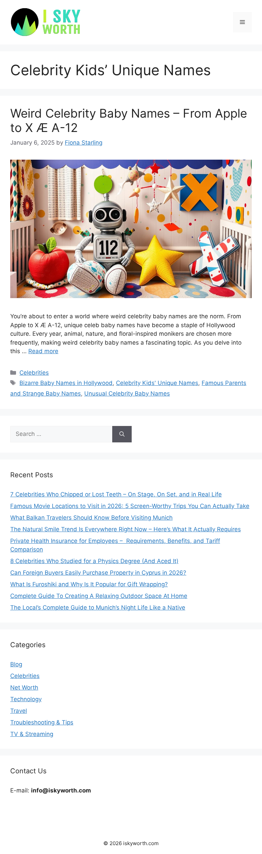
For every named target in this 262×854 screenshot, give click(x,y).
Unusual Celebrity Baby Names (127, 393)
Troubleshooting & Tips (41, 722)
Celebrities (34, 372)
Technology (26, 699)
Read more (43, 351)
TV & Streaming (31, 734)
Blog (16, 664)
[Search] (122, 434)
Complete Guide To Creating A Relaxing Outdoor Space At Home (98, 595)
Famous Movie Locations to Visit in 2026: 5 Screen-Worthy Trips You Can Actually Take (129, 506)
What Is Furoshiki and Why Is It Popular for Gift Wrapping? (89, 584)
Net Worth (24, 687)
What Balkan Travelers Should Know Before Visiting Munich (91, 517)
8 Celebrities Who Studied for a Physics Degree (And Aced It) (94, 561)
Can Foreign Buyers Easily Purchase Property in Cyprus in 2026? (98, 572)
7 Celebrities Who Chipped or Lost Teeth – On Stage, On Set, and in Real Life (116, 494)
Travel (18, 710)
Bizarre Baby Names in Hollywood (66, 382)
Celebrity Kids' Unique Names (157, 382)
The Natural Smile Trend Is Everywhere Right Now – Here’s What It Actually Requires (125, 529)
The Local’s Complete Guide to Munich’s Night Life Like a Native (97, 607)
